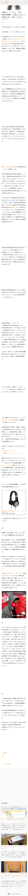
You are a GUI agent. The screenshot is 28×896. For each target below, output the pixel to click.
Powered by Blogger (14, 894)
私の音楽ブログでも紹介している (14, 573)
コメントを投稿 (6, 764)
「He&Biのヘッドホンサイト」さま (11, 453)
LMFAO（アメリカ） (8, 41)
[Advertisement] (14, 784)
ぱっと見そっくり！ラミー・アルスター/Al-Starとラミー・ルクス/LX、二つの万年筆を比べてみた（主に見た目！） (14, 876)
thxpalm (6, 2)
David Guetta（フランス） (18, 39)
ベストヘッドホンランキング (17, 436)
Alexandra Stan (9, 167)
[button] (3, 22)
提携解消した (13, 207)
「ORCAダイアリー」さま (9, 451)
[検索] (26, 2)
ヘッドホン (4, 752)
